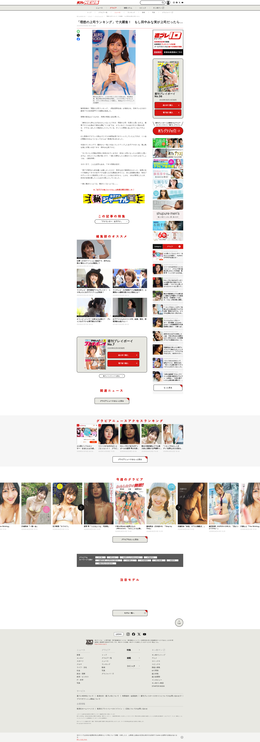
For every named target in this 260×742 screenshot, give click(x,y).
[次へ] (179, 507)
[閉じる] (182, 737)
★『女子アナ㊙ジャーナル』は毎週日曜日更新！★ (112, 190)
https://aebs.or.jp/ (101, 644)
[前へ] (81, 507)
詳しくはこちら (82, 739)
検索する (163, 3)
